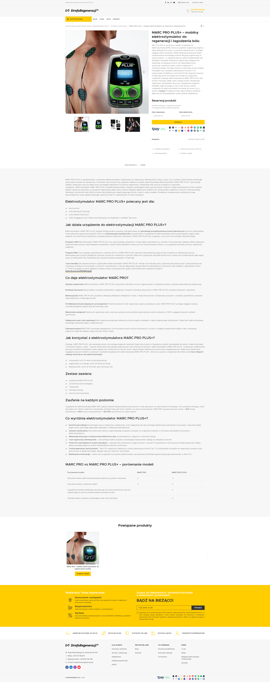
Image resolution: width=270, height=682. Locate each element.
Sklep (95, 19)
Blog (109, 19)
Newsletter (184, 2)
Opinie (142, 165)
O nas (101, 19)
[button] (70, 72)
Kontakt (116, 19)
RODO (114, 665)
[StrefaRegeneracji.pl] (82, 10)
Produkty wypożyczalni (119, 26)
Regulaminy (116, 657)
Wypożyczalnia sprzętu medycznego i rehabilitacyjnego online (87, 26)
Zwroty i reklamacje (119, 653)
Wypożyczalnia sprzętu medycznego (190, 658)
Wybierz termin (83, 574)
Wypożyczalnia (76, 19)
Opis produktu (131, 165)
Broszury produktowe (166, 649)
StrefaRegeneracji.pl (72, 677)
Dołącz (198, 608)
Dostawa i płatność (119, 649)
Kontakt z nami (197, 2)
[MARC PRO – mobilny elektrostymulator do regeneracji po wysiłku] (82, 548)
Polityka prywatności (120, 661)
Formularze (162, 657)
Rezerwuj (178, 122)
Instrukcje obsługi (165, 653)
